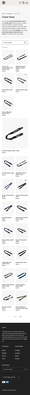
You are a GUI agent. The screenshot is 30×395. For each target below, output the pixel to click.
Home (3, 13)
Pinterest (17, 358)
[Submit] (25, 369)
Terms (3, 358)
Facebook (17, 353)
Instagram (17, 350)
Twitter (17, 355)
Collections (9, 13)
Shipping (4, 353)
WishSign (13, 390)
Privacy (4, 355)
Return (4, 350)
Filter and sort (8, 42)
